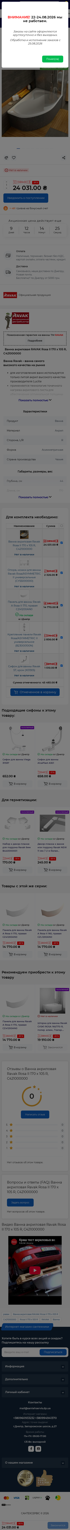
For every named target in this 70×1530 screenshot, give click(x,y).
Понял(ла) (52, 59)
